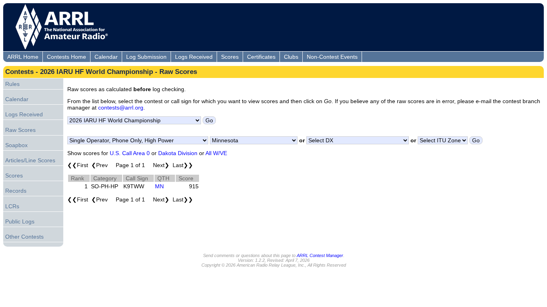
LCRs (12, 206)
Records (15, 190)
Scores (230, 57)
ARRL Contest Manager (320, 255)
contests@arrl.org (120, 107)
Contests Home (66, 57)
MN (159, 186)
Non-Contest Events (332, 57)
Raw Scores (20, 130)
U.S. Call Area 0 (130, 153)
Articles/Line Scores (30, 160)
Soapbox (16, 145)
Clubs (291, 57)
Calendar (106, 57)
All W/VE (216, 153)
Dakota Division (177, 153)
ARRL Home (22, 57)
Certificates (261, 57)
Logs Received (194, 57)
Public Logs (19, 221)
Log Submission (146, 57)
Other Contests (24, 236)
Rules (12, 84)
